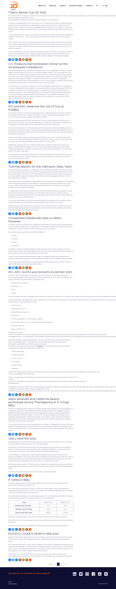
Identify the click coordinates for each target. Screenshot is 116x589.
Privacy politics (12, 583)
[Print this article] (23, 59)
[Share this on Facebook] (9, 59)
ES (103, 6)
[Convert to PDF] (26, 59)
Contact (89, 6)
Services (52, 6)
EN (106, 6)
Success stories (75, 6)
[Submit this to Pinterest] (20, 59)
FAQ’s (10, 581)
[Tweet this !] (13, 59)
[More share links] (30, 59)
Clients (63, 6)
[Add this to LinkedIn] (16, 59)
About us (42, 6)
